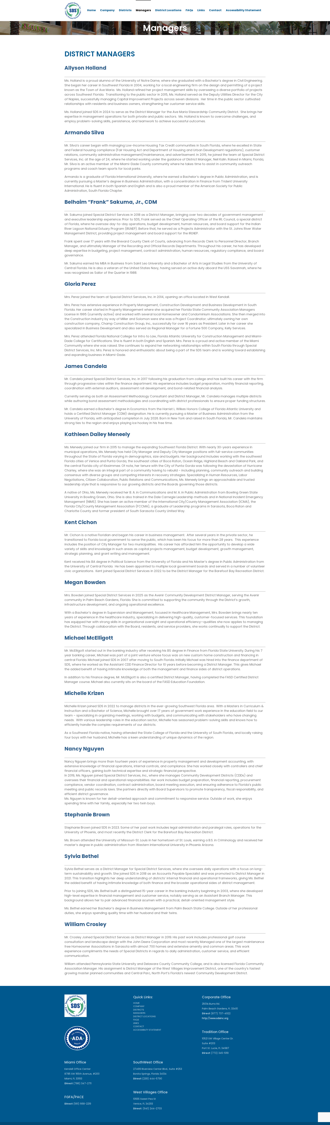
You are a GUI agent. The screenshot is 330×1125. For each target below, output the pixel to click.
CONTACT (138, 1026)
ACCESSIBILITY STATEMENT (147, 1029)
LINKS (136, 1023)
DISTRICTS (138, 1009)
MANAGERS (139, 1013)
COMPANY (138, 1006)
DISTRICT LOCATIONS (144, 1016)
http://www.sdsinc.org (215, 1018)
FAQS (136, 1019)
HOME (136, 1003)
